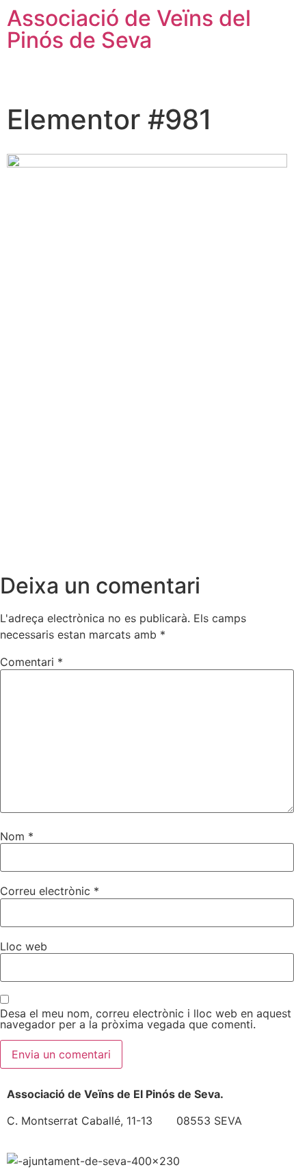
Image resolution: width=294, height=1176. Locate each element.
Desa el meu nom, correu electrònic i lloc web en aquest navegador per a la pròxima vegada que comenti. (145, 1019)
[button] (147, 78)
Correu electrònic (49, 890)
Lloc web (23, 946)
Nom (17, 836)
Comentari (31, 661)
